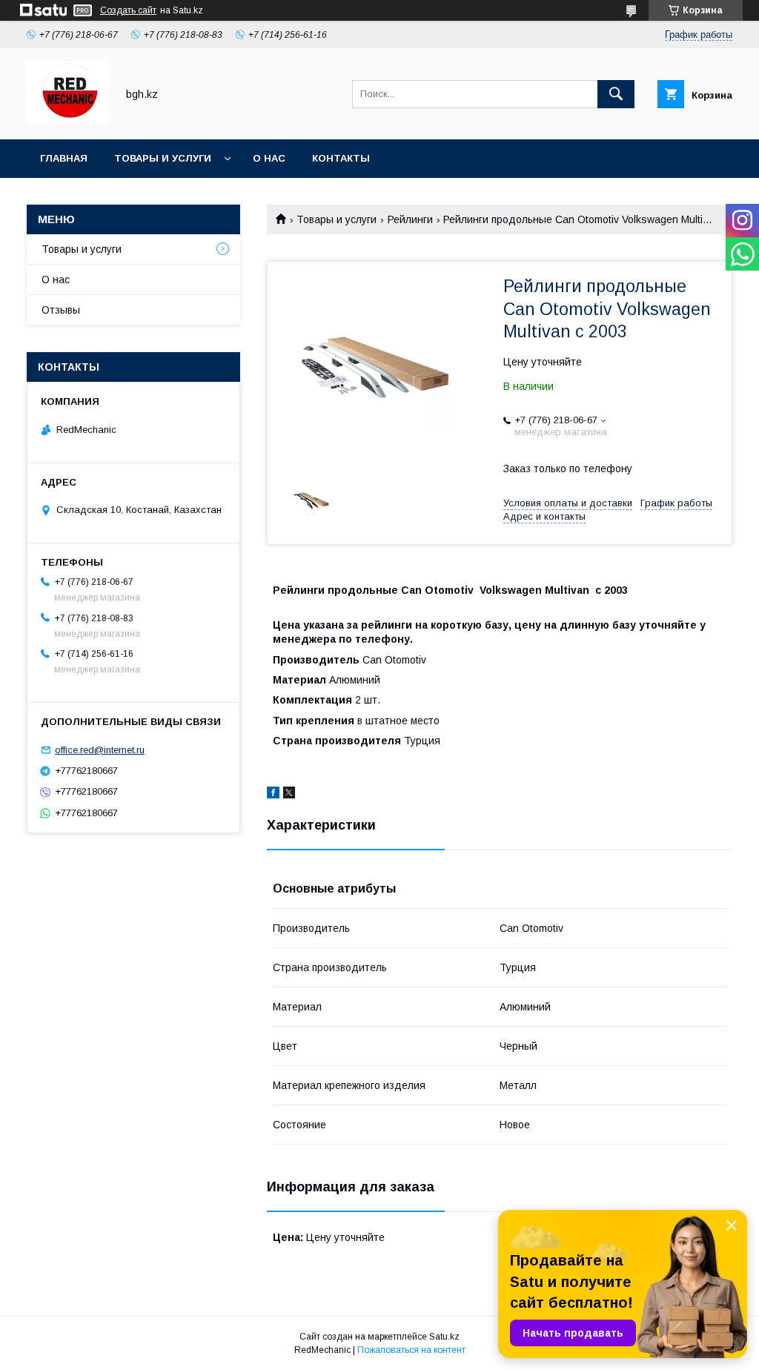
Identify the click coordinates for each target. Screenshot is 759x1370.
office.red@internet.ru (100, 749)
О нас (269, 158)
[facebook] (273, 795)
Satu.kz (444, 1336)
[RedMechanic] (67, 120)
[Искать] (615, 94)
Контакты (341, 158)
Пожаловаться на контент (411, 1350)
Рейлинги (410, 219)
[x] (289, 795)
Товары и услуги (162, 158)
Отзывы (61, 310)
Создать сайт (128, 10)
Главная (63, 158)
